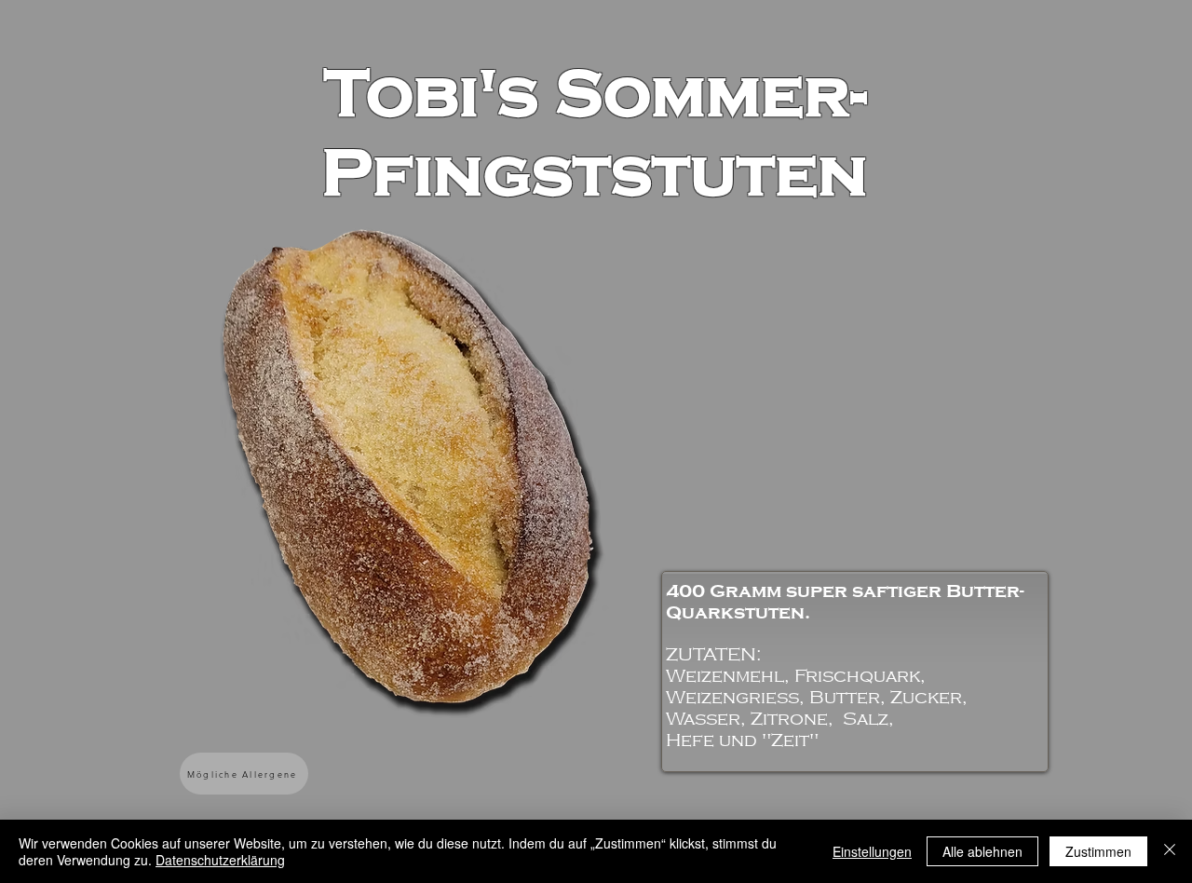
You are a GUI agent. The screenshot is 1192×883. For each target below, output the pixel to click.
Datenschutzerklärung (220, 859)
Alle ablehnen (982, 851)
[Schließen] (1169, 851)
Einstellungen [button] (872, 851)
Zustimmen (1098, 851)
